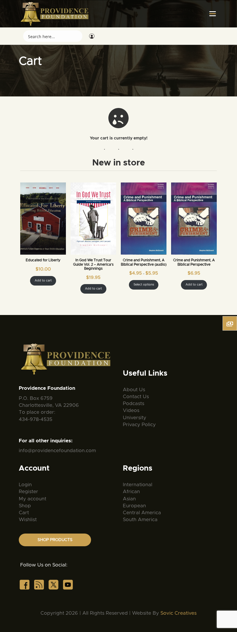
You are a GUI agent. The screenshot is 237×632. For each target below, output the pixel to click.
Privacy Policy (139, 424)
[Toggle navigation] (212, 13)
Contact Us (136, 396)
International (137, 484)
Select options (144, 284)
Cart (24, 512)
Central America (142, 512)
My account (32, 498)
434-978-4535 (35, 419)
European (134, 505)
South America (140, 519)
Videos (131, 410)
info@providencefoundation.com (57, 450)
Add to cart (43, 280)
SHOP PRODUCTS (55, 540)
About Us (134, 389)
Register (28, 491)
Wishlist (28, 519)
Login (25, 484)
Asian (129, 498)
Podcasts (133, 403)
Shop (25, 505)
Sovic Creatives (178, 613)
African (131, 491)
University (134, 417)
